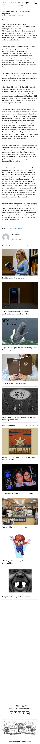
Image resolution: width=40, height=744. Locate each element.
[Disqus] (20, 624)
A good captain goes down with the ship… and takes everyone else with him (19, 348)
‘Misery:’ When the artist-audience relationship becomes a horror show (15, 312)
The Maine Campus (20, 3)
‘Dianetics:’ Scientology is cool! (14, 384)
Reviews (19, 228)
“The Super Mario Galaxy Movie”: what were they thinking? (19, 562)
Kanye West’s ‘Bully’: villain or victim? (16, 597)
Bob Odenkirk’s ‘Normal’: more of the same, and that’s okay (18, 458)
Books (12, 228)
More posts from (16, 239)
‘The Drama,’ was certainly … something (17, 493)
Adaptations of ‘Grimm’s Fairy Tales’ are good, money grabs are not (19, 418)
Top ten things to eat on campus (14, 527)
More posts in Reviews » (32, 425)
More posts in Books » (32, 246)
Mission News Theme (14, 741)
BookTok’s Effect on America (13, 278)
